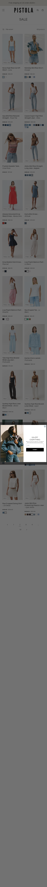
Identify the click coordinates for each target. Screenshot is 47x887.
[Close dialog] (45, 426)
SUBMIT (35, 449)
